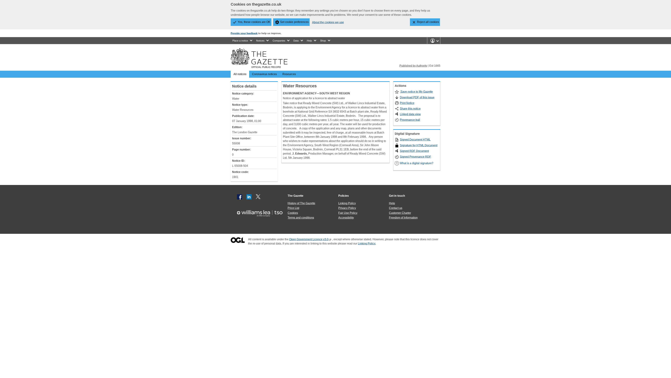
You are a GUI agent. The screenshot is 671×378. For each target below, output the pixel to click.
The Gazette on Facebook (239, 197)
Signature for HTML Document (418, 145)
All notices (239, 74)
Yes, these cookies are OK (254, 21)
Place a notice (240, 40)
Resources (289, 74)
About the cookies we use (328, 22)
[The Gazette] (259, 58)
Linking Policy (347, 203)
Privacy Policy (347, 207)
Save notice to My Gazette (416, 91)
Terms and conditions (301, 217)
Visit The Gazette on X (258, 197)
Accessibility (346, 217)
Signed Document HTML (415, 139)
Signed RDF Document (414, 150)
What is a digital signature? (414, 163)
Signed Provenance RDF (415, 156)
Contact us (395, 207)
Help (309, 40)
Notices (260, 40)
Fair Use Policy (347, 212)
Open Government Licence (238, 240)
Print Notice (407, 103)
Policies (343, 195)
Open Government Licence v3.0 (308, 239)
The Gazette (295, 195)
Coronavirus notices (264, 74)
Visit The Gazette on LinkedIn (249, 197)
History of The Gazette (301, 203)
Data (296, 40)
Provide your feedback (244, 33)
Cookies (293, 212)
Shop (323, 40)
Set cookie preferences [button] (294, 21)
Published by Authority (413, 65)
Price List (293, 207)
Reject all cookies (428, 21)
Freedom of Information (403, 217)
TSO (262, 212)
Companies (279, 40)
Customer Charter (400, 212)
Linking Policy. (367, 243)
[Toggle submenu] (251, 40)
